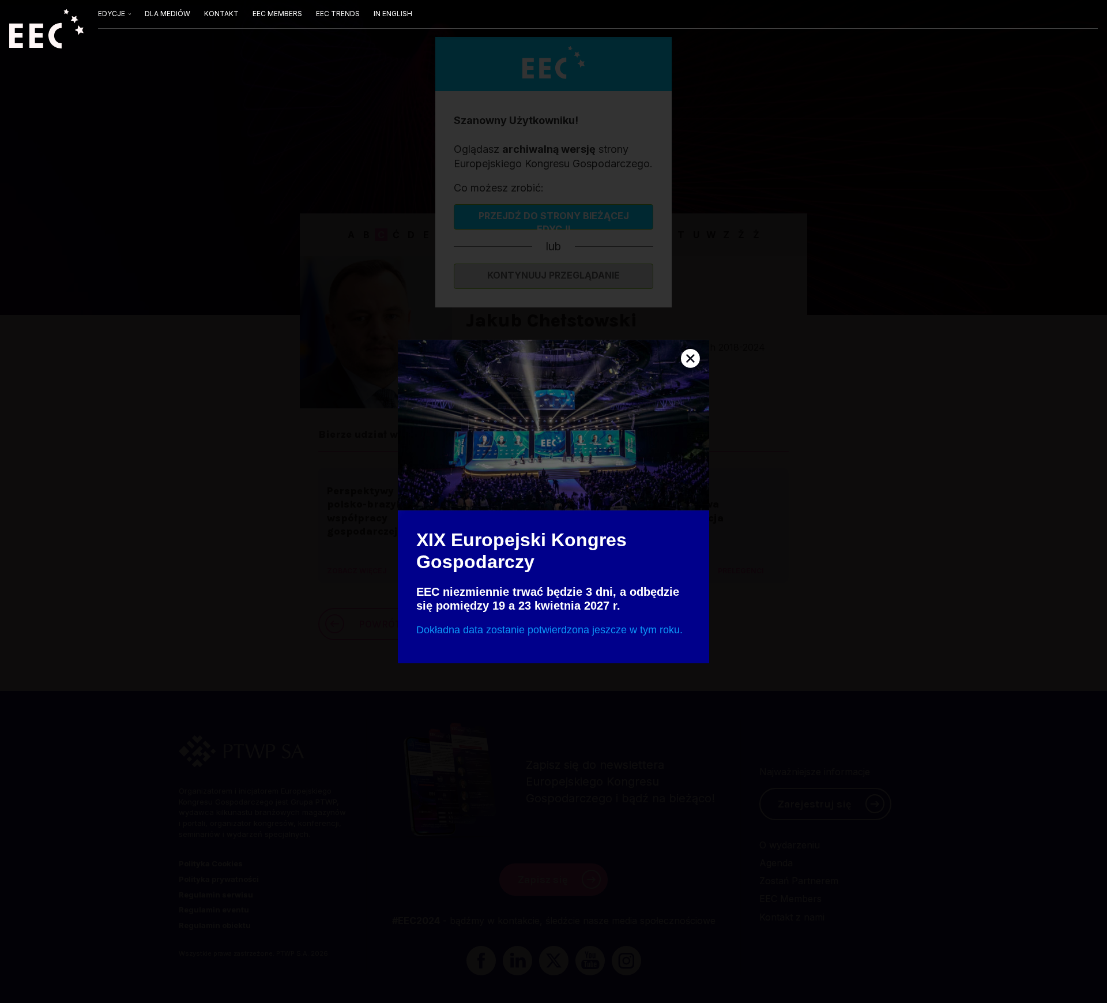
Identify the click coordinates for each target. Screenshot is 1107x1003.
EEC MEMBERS (277, 13)
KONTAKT (221, 13)
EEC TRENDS (338, 13)
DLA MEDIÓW (167, 13)
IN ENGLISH (393, 13)
